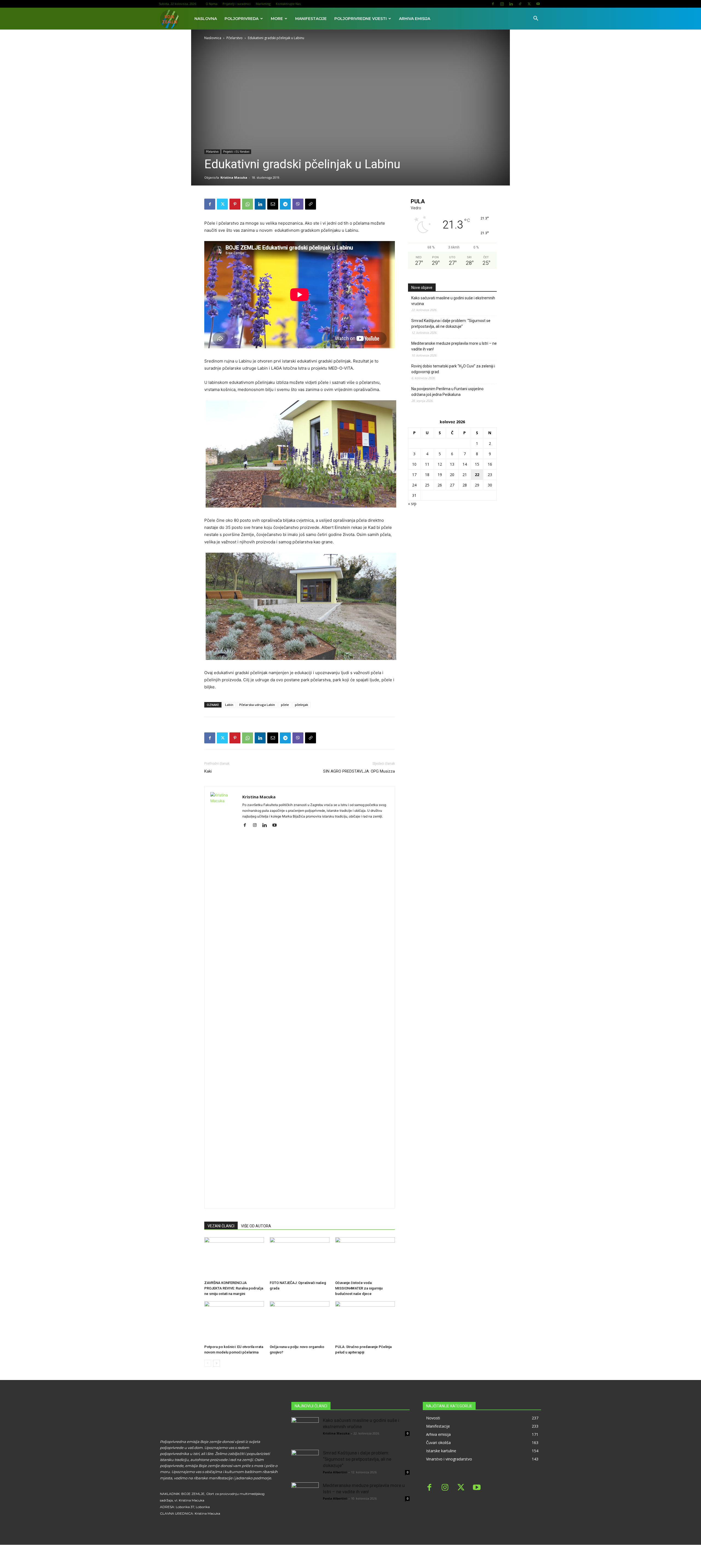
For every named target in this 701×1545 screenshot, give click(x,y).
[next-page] (216, 1363)
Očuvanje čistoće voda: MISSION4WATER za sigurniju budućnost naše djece (359, 1288)
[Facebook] (493, 4)
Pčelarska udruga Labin (257, 705)
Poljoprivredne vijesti (360, 18)
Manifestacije (311, 18)
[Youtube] (538, 4)
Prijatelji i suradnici (237, 4)
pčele (285, 705)
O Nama (211, 4)
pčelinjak (301, 705)
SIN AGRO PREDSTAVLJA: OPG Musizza (359, 771)
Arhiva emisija (414, 18)
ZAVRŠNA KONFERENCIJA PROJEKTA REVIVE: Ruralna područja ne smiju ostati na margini (233, 1288)
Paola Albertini (335, 1472)
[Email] (272, 204)
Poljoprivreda (241, 18)
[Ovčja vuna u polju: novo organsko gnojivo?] (299, 1321)
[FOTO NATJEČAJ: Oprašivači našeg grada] (299, 1257)
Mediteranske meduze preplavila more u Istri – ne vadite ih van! (454, 346)
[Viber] (297, 204)
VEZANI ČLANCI (221, 1226)
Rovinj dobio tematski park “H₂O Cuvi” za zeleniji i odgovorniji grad (453, 369)
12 (440, 464)
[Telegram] (285, 204)
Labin (229, 705)
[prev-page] (207, 1363)
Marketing (263, 4)
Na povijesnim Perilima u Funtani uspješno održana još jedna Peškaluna (447, 392)
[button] (535, 19)
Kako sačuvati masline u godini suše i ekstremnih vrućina (453, 301)
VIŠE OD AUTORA (256, 1226)
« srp (412, 503)
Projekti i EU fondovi (236, 151)
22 (477, 474)
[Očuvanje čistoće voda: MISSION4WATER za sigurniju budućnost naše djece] (365, 1257)
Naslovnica (212, 38)
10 (414, 464)
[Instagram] (502, 4)
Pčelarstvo (234, 38)
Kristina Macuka (233, 177)
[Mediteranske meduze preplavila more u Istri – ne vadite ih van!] (305, 1496)
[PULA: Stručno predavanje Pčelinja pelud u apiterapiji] (365, 1321)
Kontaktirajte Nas (288, 4)
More (277, 18)
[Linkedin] (511, 4)
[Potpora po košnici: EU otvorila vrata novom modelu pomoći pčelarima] (234, 1321)
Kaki (208, 771)
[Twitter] (529, 4)
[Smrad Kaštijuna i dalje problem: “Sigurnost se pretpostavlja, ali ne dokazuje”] (305, 1463)
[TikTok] (520, 4)
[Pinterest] (234, 204)
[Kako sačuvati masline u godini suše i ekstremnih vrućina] (305, 1431)
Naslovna (205, 18)
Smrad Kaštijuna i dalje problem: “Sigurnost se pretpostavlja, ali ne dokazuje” (450, 323)
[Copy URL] (310, 204)
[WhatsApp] (247, 204)
